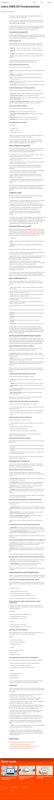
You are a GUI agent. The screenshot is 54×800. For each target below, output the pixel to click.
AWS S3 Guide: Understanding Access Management (22, 742)
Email (27, 796)
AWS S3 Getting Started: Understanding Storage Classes (23, 746)
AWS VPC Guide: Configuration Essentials (20, 744)
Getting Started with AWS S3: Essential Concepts (22, 748)
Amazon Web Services (30, 230)
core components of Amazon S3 (19, 67)
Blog (12, 789)
